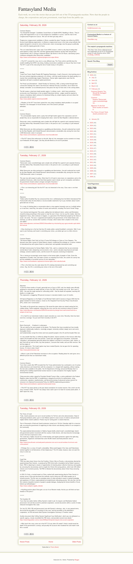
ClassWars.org (92, 39)
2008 (92, 171)
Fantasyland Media (37, 8)
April (93, 83)
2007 (92, 174)
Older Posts (76, 542)
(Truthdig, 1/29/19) (93, 55)
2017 (92, 145)
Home (51, 542)
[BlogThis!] (27, 147)
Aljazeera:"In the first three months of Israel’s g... (99, 107)
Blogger (77, 560)
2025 (92, 122)
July (93, 77)
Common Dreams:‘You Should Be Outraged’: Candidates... (99, 93)
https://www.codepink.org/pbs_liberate (31, 486)
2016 (92, 148)
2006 (92, 176)
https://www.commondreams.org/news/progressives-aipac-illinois (39, 57)
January (94, 119)
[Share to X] (29, 147)
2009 (92, 168)
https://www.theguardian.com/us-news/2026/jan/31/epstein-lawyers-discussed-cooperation (47, 520)
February (95, 89)
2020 (92, 137)
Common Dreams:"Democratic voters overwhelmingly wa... (99, 100)
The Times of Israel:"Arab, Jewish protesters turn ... (99, 113)
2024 (92, 125)
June (93, 80)
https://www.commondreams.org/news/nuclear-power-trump (37, 384)
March (94, 86)
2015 (92, 151)
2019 (92, 140)
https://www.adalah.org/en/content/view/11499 (33, 99)
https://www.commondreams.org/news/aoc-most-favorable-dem (39, 135)
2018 (92, 142)
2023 (92, 128)
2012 (92, 159)
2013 (92, 157)
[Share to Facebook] (31, 147)
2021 (92, 134)
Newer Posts (24, 542)
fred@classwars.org (94, 28)
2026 (92, 75)
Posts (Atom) (55, 547)
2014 (92, 154)
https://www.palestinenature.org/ (29, 350)
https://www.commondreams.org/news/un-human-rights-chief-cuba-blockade (42, 261)
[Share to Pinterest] (33, 147)
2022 (92, 131)
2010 (92, 165)
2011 (91, 162)
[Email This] (25, 147)
